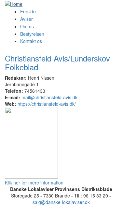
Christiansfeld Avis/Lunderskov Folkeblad (57, 62)
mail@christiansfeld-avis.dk (49, 97)
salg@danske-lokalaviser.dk (61, 202)
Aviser (26, 19)
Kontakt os (31, 41)
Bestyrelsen (32, 34)
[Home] (13, 3)
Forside (28, 11)
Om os (27, 26)
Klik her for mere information (34, 182)
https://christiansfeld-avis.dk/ (47, 104)
